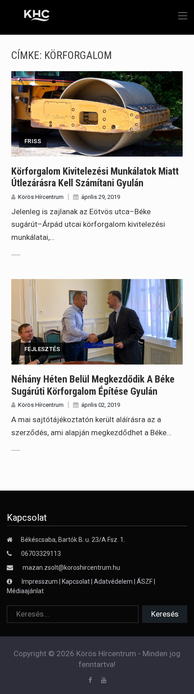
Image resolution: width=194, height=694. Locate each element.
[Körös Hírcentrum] (30, 16)
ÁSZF (144, 581)
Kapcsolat (76, 581)
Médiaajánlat (25, 591)
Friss (32, 141)
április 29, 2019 (100, 197)
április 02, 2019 (100, 404)
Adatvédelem (113, 581)
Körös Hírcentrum (41, 197)
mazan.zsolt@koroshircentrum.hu (71, 567)
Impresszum (40, 581)
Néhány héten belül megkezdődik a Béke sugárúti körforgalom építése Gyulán (93, 385)
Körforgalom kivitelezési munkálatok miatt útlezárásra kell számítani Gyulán (95, 177)
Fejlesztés (42, 349)
